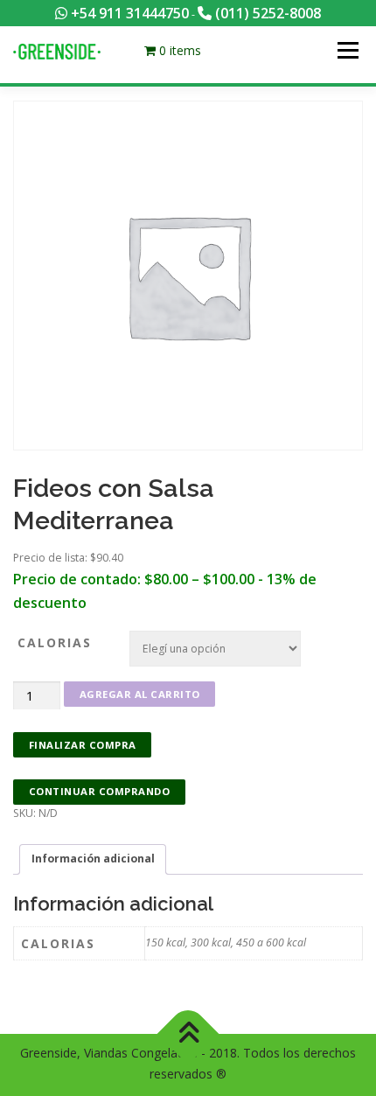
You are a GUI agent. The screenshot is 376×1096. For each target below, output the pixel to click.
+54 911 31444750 (128, 13)
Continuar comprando (100, 791)
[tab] (92, 859)
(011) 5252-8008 (266, 13)
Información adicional (93, 858)
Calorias (54, 642)
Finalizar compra (82, 744)
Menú (346, 50)
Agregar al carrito (140, 694)
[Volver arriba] (188, 1034)
